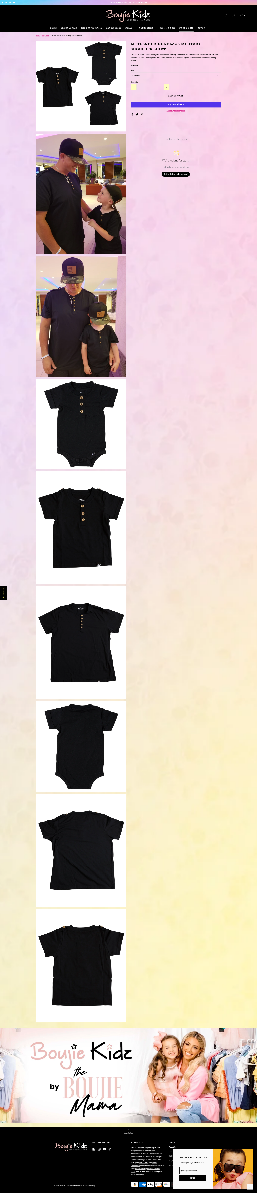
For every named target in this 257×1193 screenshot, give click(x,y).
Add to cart (175, 96)
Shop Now (45, 36)
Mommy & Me (167, 28)
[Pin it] (142, 114)
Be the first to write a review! (176, 174)
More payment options (176, 111)
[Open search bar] (227, 15)
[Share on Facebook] (133, 114)
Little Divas (143, 1163)
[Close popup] (250, 1187)
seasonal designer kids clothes (147, 1169)
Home (53, 28)
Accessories (113, 28)
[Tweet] (137, 114)
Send (193, 1178)
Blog (171, 1161)
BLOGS (201, 28)
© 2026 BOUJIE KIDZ (61, 1186)
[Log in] (235, 15)
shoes (133, 1172)
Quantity (134, 82)
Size (132, 70)
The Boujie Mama (91, 28)
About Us (172, 1147)
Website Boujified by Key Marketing (82, 1186)
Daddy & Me (186, 28)
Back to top (128, 1133)
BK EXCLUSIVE (69, 28)
